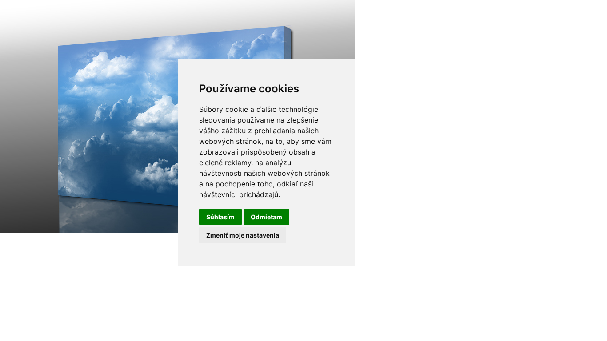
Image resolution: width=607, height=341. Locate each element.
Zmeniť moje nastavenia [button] (242, 235)
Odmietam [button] (266, 217)
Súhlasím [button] (220, 217)
